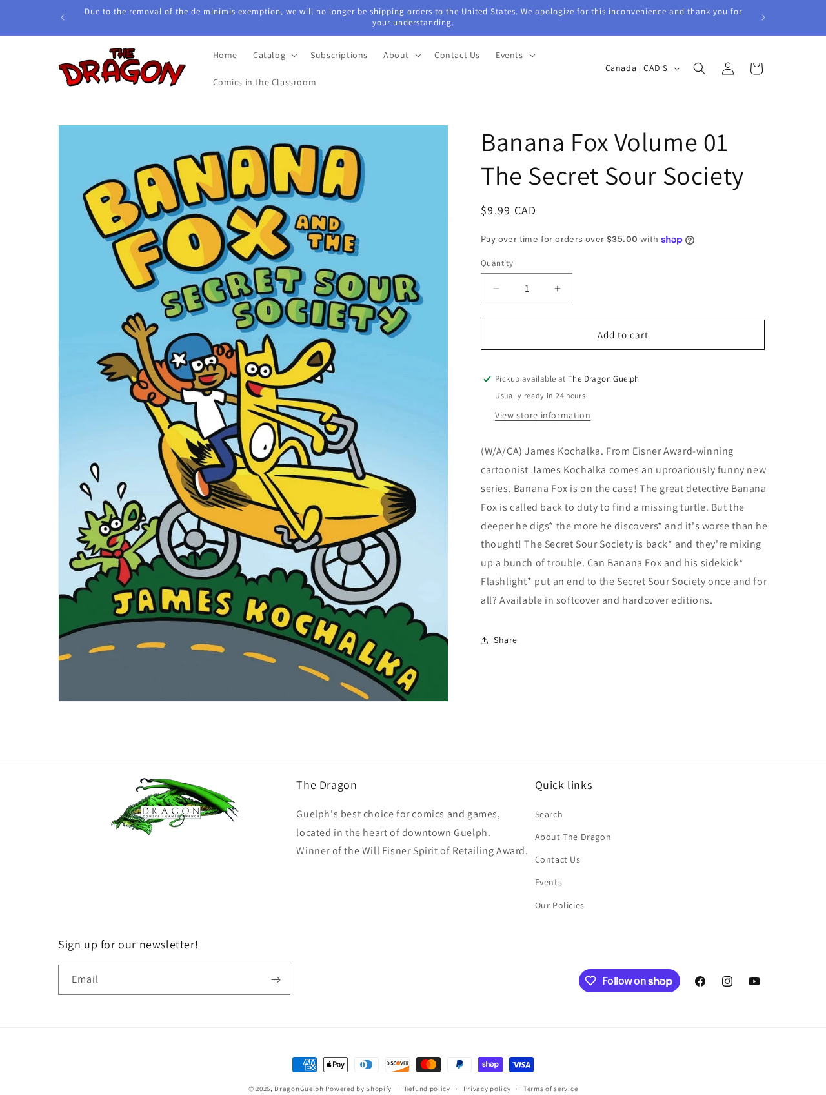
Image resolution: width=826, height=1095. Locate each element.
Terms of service (550, 1088)
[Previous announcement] (62, 17)
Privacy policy (487, 1088)
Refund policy (427, 1088)
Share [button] (506, 640)
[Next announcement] (763, 17)
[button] (274, 54)
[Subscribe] (275, 980)
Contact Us (558, 860)
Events (549, 882)
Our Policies (560, 905)
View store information (542, 415)
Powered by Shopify (358, 1088)
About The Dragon (573, 837)
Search (549, 815)
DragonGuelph (298, 1088)
